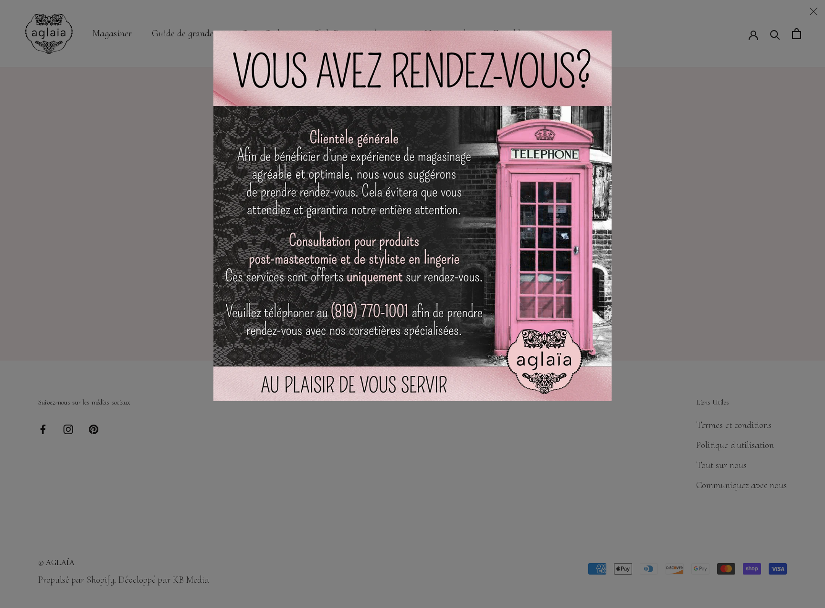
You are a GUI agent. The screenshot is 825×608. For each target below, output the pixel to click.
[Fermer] (813, 11)
